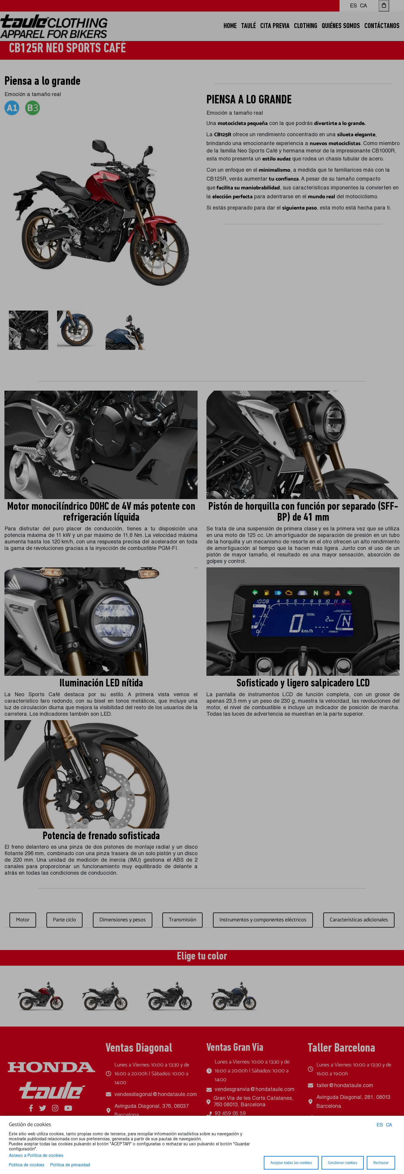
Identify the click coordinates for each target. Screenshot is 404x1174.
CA (389, 1125)
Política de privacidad (70, 1165)
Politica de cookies (26, 1165)
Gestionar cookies (342, 1163)
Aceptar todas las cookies (291, 1163)
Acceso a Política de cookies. (36, 1156)
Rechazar (381, 1163)
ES (379, 1125)
